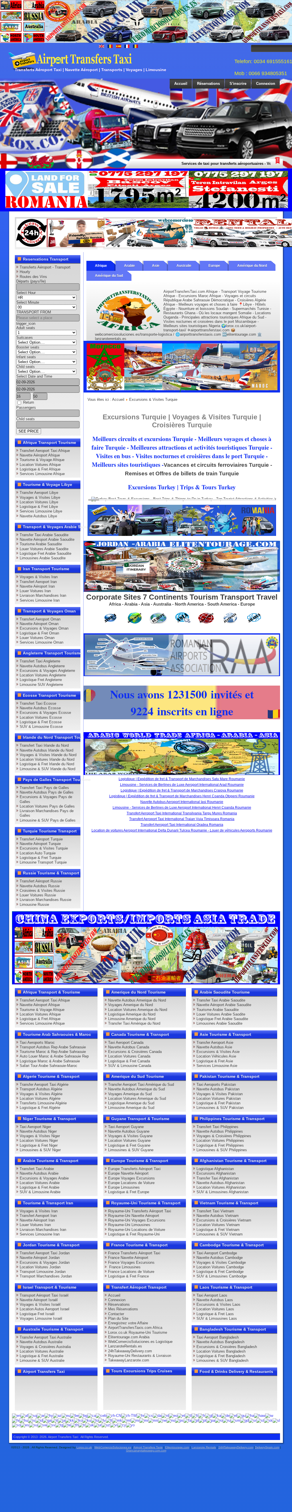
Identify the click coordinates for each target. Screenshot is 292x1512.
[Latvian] (102, 1420)
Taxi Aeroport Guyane (126, 1127)
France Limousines (124, 1267)
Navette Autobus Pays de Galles (47, 792)
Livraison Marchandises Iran (43, 595)
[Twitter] (32, 1382)
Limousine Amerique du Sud (131, 1108)
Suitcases (24, 337)
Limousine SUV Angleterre (41, 684)
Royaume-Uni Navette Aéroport (133, 1215)
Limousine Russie (34, 904)
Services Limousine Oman (41, 642)
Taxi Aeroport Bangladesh (217, 1337)
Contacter (116, 1314)
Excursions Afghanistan (216, 1173)
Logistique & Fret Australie (41, 1356)
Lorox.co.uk (84, 1447)
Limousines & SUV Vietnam (219, 1234)
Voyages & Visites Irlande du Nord (48, 755)
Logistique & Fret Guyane (129, 1145)
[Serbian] (252, 1420)
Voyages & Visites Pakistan (219, 1094)
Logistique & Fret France (128, 1276)
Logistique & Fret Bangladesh (220, 1356)
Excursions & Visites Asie (218, 1052)
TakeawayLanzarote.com (128, 1360)
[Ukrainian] (89, 1425)
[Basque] (66, 1415)
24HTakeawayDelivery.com (235, 1447)
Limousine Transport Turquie (43, 862)
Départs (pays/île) (31, 281)
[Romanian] (219, 1420)
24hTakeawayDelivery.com (130, 1351)
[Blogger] (42, 1392)
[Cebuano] (101, 1415)
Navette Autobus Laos (214, 1300)
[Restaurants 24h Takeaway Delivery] (73, 246)
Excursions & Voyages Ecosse (45, 712)
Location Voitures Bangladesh (221, 1351)
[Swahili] (42, 1425)
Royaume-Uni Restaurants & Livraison (139, 1355)
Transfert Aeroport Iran (38, 582)
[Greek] (233, 1415)
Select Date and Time (34, 376)
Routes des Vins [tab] (33, 277)
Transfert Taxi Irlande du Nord (44, 745)
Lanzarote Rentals (204, 1447)
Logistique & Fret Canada (129, 1061)
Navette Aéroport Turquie (40, 844)
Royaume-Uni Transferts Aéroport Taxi (139, 1211)
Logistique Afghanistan (215, 1169)
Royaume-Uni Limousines (129, 1225)
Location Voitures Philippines (220, 1140)
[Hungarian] (23, 1420)
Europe (214, 266)
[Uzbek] (106, 1425)
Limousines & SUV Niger (40, 1150)
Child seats (25, 367)
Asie (155, 266)
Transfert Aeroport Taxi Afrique (45, 450)
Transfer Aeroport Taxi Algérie (44, 1084)
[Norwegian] (171, 1420)
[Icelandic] (31, 1420)
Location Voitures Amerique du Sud (137, 1098)
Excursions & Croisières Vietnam (223, 1220)
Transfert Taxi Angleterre (40, 661)
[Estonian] (181, 1415)
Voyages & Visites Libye (40, 497)
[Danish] (157, 1415)
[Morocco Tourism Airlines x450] (182, 391)
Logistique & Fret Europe (128, 1192)
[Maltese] (126, 1420)
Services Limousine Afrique (42, 474)
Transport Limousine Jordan (43, 1271)
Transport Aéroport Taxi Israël (44, 1295)
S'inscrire (238, 83)
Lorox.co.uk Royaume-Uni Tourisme (137, 1332)
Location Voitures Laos (215, 1309)
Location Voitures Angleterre (43, 675)
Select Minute (27, 302)
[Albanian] (32, 1415)
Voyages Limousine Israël (41, 1318)
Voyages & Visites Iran (39, 577)
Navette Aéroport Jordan (40, 1257)
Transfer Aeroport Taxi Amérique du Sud (141, 1084)
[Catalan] (91, 1415)
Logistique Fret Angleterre (41, 680)
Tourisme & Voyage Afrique (42, 460)
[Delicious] (32, 1392)
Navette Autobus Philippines (219, 1131)
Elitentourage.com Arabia (128, 1337)
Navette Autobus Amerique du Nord (137, 1000)
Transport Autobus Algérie (41, 1089)
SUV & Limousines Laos (216, 1318)
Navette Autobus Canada (128, 1047)
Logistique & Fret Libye (39, 506)
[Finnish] (195, 1415)
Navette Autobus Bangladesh (220, 1342)
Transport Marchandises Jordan (46, 1276)
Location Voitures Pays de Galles (47, 806)
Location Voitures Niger (39, 1140)
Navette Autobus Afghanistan (220, 1183)
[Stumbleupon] (64, 1392)
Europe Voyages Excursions (131, 1178)
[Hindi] (15, 1420)
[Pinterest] (86, 1382)
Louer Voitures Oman (37, 638)
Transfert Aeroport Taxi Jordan (45, 1253)
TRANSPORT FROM (33, 312)
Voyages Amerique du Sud (130, 1094)
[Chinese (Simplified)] (113, 1415)
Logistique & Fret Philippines (220, 1145)
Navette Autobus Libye (38, 516)
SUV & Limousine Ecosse (41, 726)
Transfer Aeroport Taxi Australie (46, 1337)
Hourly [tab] (25, 272)
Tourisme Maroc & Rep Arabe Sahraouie (53, 1052)
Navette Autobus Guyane (128, 1131)
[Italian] (54, 1420)
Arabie (129, 266)
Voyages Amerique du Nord (130, 1005)
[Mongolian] (153, 1420)
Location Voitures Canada (129, 1056)
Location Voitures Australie (42, 1351)
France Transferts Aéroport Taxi (134, 1253)
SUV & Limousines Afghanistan (222, 1192)
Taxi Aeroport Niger (35, 1127)
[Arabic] (40, 1415)
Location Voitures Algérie (40, 1098)
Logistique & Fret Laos (215, 1314)
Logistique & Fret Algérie (40, 1108)
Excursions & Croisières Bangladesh (226, 1347)
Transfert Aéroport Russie (41, 881)
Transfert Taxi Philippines (217, 1127)
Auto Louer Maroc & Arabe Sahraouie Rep (54, 1056)
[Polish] (195, 1420)
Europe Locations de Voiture (131, 1183)
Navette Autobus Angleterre (42, 666)
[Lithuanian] (109, 1420)
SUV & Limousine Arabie (40, 1192)
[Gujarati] (241, 1415)
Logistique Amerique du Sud (131, 1103)
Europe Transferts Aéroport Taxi (134, 1169)
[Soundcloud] (64, 1382)
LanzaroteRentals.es (125, 1346)
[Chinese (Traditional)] (129, 1415)
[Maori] (135, 1420)
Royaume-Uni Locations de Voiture (136, 1229)
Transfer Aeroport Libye (39, 492)
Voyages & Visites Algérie (41, 1094)
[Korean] (78, 1420)
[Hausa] (250, 1415)
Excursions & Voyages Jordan (45, 1262)
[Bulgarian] (83, 1415)
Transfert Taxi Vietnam (215, 1211)
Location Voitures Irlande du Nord (47, 759)
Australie (184, 266)
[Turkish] (81, 1425)
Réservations (208, 83)
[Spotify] (21, 1403)
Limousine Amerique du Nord (131, 1019)
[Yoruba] (130, 1425)
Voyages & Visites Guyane (130, 1136)
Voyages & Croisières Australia (45, 1347)
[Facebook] (21, 1382)
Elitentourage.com (177, 1447)
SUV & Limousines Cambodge (221, 1276)
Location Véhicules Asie (216, 1056)
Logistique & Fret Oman (39, 633)
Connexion (265, 83)
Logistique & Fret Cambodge (220, 1271)
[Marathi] (143, 1420)
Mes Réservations (123, 1309)
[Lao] (94, 1420)
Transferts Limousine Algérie (43, 1103)
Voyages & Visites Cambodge (221, 1262)
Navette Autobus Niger (38, 1131)
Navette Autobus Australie (41, 1342)
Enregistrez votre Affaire (128, 1323)
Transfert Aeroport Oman (40, 619)
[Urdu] (98, 1425)
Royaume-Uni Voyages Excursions (136, 1220)
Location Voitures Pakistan (218, 1098)
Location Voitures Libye (39, 502)
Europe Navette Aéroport (128, 1173)
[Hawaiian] (259, 1415)
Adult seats (25, 328)
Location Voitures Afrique (40, 464)
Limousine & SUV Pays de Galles (48, 820)
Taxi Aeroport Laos (211, 1295)
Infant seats (26, 357)
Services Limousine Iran (40, 600)
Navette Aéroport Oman (39, 624)
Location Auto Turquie (38, 853)
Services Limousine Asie (216, 1066)
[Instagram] (75, 1382)
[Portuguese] (202, 1420)
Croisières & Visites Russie (42, 890)
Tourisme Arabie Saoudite (41, 544)
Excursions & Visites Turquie (44, 848)
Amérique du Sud (109, 276)
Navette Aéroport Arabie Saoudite (47, 539)
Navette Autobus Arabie (39, 1173)
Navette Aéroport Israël (39, 1300)
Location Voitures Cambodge (220, 1267)
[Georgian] (216, 1415)
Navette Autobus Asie (214, 1047)
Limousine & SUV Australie (42, 1360)
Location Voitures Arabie (40, 1183)
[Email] (75, 1392)
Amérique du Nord (252, 266)
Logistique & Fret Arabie (39, 1187)
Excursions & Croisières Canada (135, 1052)
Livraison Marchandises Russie (45, 900)
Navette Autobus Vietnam (217, 1215)
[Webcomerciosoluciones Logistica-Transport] (162, 246)
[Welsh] (121, 1425)
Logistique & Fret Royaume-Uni (134, 1234)
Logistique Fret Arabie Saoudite (45, 553)
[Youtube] (53, 1382)
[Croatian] (140, 1415)
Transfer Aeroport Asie (214, 1042)
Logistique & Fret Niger (39, 1145)
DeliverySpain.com (267, 1447)
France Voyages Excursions (131, 1262)
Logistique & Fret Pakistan (218, 1103)
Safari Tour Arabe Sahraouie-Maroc (48, 1066)
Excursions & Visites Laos (218, 1304)
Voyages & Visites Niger (40, 1136)
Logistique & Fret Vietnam (218, 1229)
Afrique (101, 266)
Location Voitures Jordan (40, 1267)
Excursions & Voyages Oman (44, 628)
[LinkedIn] (21, 1392)
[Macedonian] (117, 1420)
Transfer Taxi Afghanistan (217, 1178)
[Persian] (187, 1420)
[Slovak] (268, 1420)
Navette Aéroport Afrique (40, 455)
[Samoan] (235, 1420)
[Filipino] (188, 1415)
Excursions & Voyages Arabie (44, 1178)
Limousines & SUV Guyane (130, 1150)
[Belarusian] (74, 1415)
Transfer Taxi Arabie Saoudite (44, 535)
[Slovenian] (276, 1420)
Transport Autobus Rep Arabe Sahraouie (53, 1047)
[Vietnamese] (113, 1425)
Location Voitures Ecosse (41, 717)
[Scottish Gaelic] (244, 1420)
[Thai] (74, 1425)
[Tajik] (59, 1425)
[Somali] (16, 1425)
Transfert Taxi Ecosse (38, 703)
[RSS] (86, 1392)
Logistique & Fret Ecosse (41, 722)
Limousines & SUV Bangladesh (222, 1360)
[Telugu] (67, 1425)
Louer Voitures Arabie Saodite (44, 549)
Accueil (180, 83)
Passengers (26, 407)
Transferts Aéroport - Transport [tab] (45, 267)
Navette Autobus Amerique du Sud (136, 1089)
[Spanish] (25, 1425)
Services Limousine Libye (41, 511)
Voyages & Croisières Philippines (223, 1136)
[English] (16, 1415)
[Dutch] (165, 1415)
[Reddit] (53, 1392)
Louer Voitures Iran (35, 591)
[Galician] (208, 1415)
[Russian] (226, 1420)
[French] (201, 1415)
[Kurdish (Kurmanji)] (86, 1420)
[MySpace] (42, 1403)
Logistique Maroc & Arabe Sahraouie (50, 1061)
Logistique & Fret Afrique (40, 469)
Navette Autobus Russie (40, 886)
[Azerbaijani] (57, 1415)
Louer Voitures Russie (38, 895)
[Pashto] (179, 1420)
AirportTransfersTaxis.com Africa (135, 1327)
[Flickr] (32, 1403)
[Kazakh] (69, 1420)
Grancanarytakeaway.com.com (146, 1450)
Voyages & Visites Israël (40, 1304)
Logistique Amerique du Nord (131, 1014)
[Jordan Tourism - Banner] (182, 590)
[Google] (42, 1382)
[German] (225, 1415)
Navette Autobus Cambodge (219, 1257)
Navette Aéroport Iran (37, 586)
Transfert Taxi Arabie (37, 1169)
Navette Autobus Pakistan (218, 1089)
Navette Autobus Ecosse (40, 708)
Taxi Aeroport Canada (125, 1042)
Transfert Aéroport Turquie (41, 839)
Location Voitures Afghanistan (221, 1187)
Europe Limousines (124, 1187)
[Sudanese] (33, 1425)
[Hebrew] (269, 1415)
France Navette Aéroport (128, 1257)
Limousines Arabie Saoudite (43, 558)
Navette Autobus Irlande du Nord (46, 750)
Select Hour (26, 293)
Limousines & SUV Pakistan (220, 1108)
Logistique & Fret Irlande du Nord (47, 764)
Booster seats (27, 347)
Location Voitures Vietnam (218, 1225)
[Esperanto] (173, 1415)
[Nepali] (162, 1420)
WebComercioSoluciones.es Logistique (140, 1341)
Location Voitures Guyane (129, 1140)
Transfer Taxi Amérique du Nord (134, 1023)
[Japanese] (61, 1420)
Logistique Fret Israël (37, 1314)
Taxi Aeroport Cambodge (216, 1253)
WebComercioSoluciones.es (112, 1447)
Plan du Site (118, 1318)
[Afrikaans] (24, 1415)
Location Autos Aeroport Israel (44, 1309)
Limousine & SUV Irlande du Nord (47, 769)
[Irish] (47, 1420)
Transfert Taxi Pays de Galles (44, 788)
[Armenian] (48, 1415)
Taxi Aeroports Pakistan (216, 1084)
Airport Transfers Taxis (148, 1447)
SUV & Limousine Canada (129, 1066)
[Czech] (148, 1415)
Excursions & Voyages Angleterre (47, 670)
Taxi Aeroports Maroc (37, 1042)
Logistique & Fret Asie (214, 1061)
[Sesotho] (260, 1420)
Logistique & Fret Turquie (40, 858)
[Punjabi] (210, 1420)
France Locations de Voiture (131, 1271)
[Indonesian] (39, 1420)
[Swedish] (51, 1425)
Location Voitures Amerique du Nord (137, 1010)
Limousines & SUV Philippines (221, 1150)
